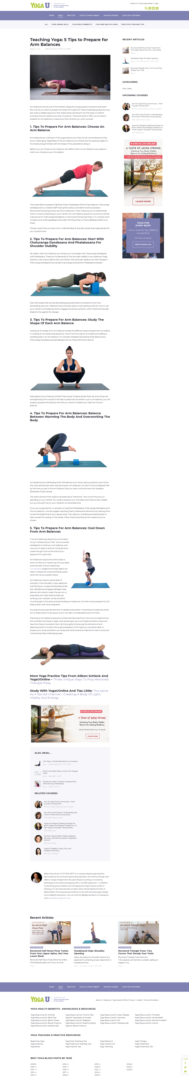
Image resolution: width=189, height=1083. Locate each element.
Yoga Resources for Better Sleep (45, 1020)
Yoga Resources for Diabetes (77, 1020)
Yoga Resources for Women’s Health (151, 1020)
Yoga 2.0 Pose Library (89, 15)
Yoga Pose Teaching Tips (76, 1041)
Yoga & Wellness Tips (144, 1047)
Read (60, 15)
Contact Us (133, 3)
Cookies (139, 1000)
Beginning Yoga (37, 1041)
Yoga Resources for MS (110, 1020)
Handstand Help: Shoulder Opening (144, 58)
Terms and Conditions (151, 1000)
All (46, 24)
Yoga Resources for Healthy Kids (45, 1026)
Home (51, 15)
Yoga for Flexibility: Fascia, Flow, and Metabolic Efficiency (57, 850)
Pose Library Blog (60, 24)
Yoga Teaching (106, 1047)
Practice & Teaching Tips (133, 24)
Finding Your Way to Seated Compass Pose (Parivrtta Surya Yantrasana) (59, 783)
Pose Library (127, 89)
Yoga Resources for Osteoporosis (114, 1023)
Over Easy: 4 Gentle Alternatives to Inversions (60, 761)
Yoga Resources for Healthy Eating (80, 1023)
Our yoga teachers (131, 15)
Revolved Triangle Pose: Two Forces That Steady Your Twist (146, 69)
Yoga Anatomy (37, 1044)
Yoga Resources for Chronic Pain (79, 1015)
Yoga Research (106, 1041)
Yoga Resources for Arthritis (43, 1015)
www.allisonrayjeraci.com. (59, 898)
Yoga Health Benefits (82, 24)
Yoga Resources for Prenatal (147, 1015)
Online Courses (111, 15)
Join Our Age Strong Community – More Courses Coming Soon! (59, 803)
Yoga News (35, 1047)
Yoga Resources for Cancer (146, 1023)
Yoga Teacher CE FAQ (120, 1000)
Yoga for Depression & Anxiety (78, 1018)
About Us (99, 1000)
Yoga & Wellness (142, 1044)
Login (156, 3)
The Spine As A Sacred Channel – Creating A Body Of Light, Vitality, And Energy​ (69, 694)
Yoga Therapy (141, 1041)
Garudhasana (36, 569)
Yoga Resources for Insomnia (112, 1018)
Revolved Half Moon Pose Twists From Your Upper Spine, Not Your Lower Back (146, 49)
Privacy (132, 1000)
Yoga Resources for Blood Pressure (46, 1023)
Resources (107, 1000)
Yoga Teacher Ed (107, 1044)
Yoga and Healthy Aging (107, 24)
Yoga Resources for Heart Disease (114, 1015)
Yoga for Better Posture (75, 1026)
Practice (71, 15)
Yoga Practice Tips (73, 1047)
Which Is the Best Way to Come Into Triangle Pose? (60, 772)
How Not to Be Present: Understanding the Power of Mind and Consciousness (60, 814)
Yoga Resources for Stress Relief (149, 1018)
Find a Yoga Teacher (146, 3)
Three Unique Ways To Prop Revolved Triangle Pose (69, 681)
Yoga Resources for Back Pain (43, 1018)
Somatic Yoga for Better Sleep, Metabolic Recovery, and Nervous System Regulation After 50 (60, 838)
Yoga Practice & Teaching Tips (78, 1044)
